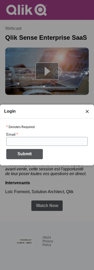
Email (12, 134)
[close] (87, 111)
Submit (24, 154)
